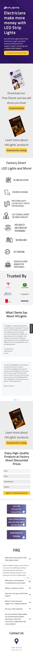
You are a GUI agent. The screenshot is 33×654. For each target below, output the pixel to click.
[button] (15, 399)
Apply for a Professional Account (16, 493)
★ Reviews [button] (31, 328)
